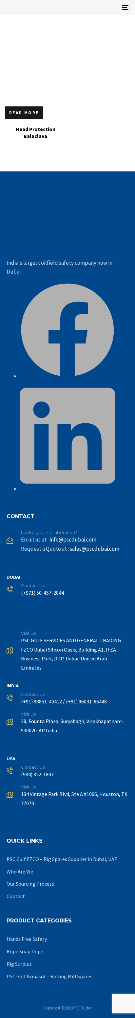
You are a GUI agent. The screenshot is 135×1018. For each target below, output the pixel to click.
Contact (16, 896)
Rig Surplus (19, 964)
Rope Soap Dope (25, 951)
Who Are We (20, 871)
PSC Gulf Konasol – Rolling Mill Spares (49, 976)
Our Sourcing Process (30, 883)
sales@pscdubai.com (94, 548)
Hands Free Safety (27, 939)
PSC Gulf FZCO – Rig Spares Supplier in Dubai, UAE (62, 859)
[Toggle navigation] (108, 7)
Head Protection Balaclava (35, 132)
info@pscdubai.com (72, 539)
